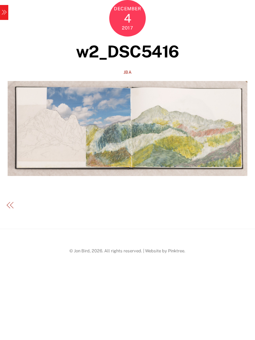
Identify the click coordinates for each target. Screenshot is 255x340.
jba (128, 72)
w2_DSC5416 (127, 51)
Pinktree (176, 250)
